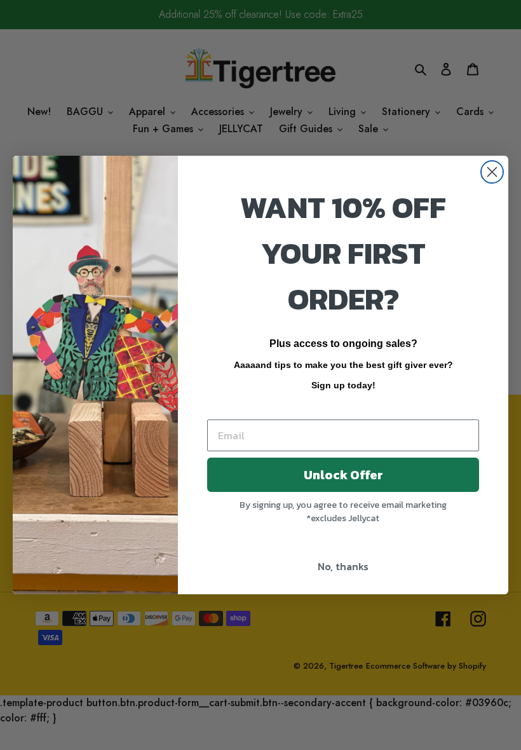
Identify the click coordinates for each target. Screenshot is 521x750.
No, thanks (343, 566)
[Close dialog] (492, 172)
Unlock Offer (343, 474)
